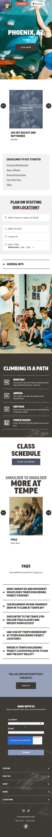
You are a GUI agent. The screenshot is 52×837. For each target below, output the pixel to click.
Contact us (37, 572)
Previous (3, 105)
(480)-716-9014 (15, 229)
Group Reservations (16, 175)
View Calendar (26, 462)
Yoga (14, 539)
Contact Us (13, 236)
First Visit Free (14, 179)
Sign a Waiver (13, 170)
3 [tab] (26, 356)
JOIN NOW (26, 47)
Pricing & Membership (17, 165)
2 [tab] (25, 356)
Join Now (22, 4)
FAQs (9, 184)
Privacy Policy (30, 821)
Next (48, 105)
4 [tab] (28, 356)
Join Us (26, 686)
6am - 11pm (19, 247)
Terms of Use (19, 821)
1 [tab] (23, 356)
